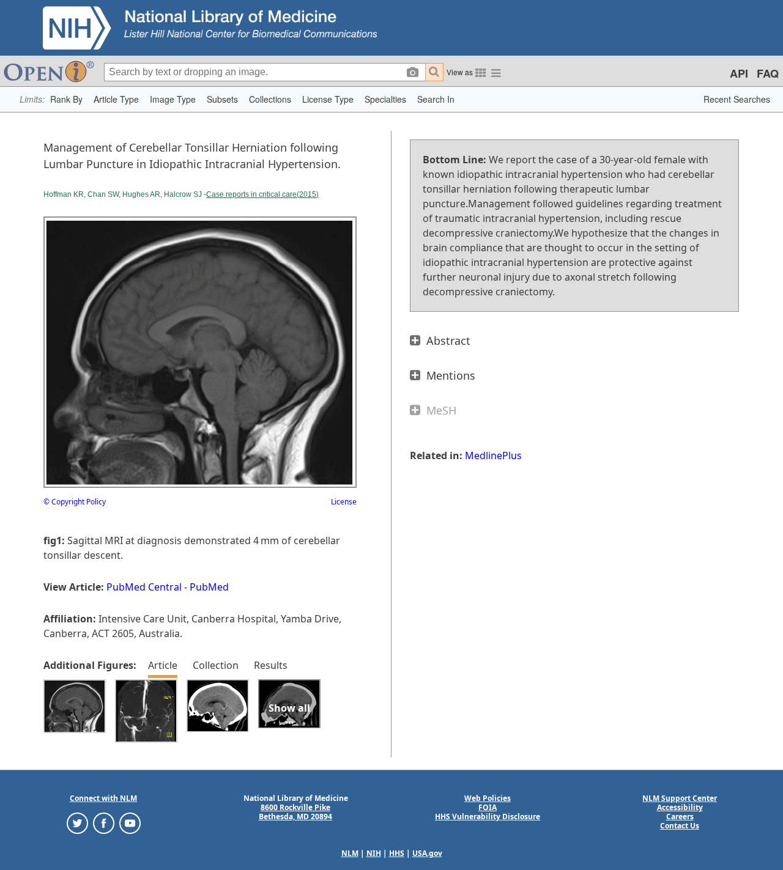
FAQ (768, 73)
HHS (396, 853)
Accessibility (680, 807)
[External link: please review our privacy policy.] (77, 822)
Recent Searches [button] (736, 99)
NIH (373, 853)
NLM (349, 853)
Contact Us (679, 825)
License (344, 501)
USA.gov (427, 853)
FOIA (487, 807)
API (739, 73)
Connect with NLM (103, 798)
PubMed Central (144, 587)
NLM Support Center (679, 798)
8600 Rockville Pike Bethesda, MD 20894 (295, 812)
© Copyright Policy (74, 501)
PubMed (209, 587)
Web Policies (487, 798)
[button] (66, 99)
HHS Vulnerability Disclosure (487, 816)
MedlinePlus (493, 455)
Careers (680, 816)
